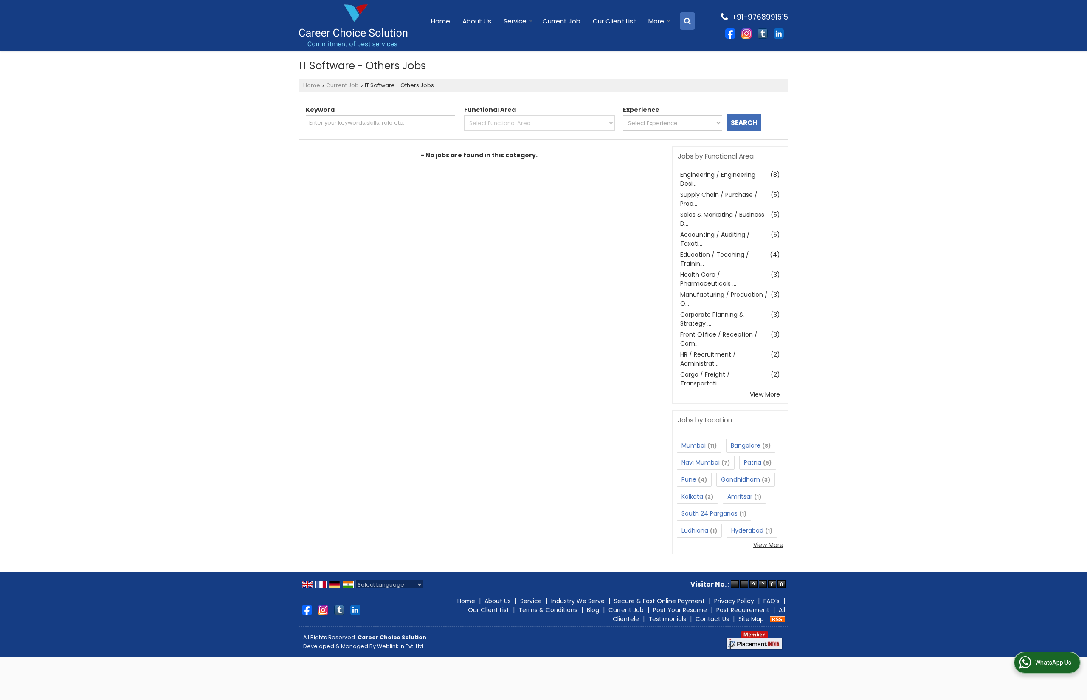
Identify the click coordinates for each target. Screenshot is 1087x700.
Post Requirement (742, 610)
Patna (752, 462)
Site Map (751, 619)
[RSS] (777, 619)
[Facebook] (730, 33)
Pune (688, 479)
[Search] (687, 21)
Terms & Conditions (547, 610)
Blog (593, 610)
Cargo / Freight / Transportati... (705, 379)
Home (440, 21)
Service (515, 21)
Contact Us (712, 619)
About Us (476, 21)
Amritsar (739, 496)
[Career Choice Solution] (353, 25)
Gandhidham (740, 479)
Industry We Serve (578, 601)
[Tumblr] (763, 33)
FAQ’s (771, 601)
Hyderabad (747, 530)
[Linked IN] (779, 33)
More (656, 21)
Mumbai (693, 445)
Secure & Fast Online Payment (659, 601)
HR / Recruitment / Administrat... (708, 359)
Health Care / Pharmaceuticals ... (708, 279)
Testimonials (667, 619)
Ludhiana (694, 530)
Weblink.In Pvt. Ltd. (401, 646)
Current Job (561, 21)
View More (765, 394)
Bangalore (745, 445)
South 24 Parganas (709, 513)
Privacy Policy (734, 601)
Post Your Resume (680, 610)
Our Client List (614, 21)
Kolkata (692, 496)
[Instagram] (746, 33)
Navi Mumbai (700, 462)
